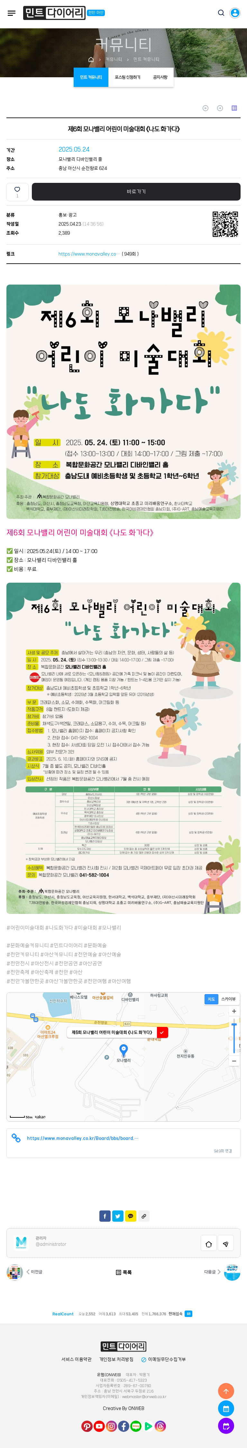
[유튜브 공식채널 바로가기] (99, 1426)
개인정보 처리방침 (116, 1359)
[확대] (234, 1011)
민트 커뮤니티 (91, 77)
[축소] (234, 1061)
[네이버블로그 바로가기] (136, 1426)
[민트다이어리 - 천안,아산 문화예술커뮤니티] (54, 14)
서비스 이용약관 (76, 1359)
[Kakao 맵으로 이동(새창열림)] (40, 1116)
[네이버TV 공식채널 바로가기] (148, 1426)
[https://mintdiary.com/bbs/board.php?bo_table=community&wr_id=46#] (123, 1346)
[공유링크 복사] (144, 1216)
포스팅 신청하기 (127, 77)
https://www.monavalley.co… (89, 254)
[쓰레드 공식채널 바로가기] (160, 1426)
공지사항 (160, 77)
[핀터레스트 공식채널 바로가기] (87, 1426)
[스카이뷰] (228, 999)
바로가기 (136, 191)
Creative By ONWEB (123, 1408)
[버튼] (218, 13)
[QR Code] (225, 224)
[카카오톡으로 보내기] (130, 1216)
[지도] (211, 999)
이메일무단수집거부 (163, 1360)
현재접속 (179, 1314)
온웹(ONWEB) (109, 1375)
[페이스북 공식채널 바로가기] (123, 1426)
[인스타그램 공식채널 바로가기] (111, 1426)
